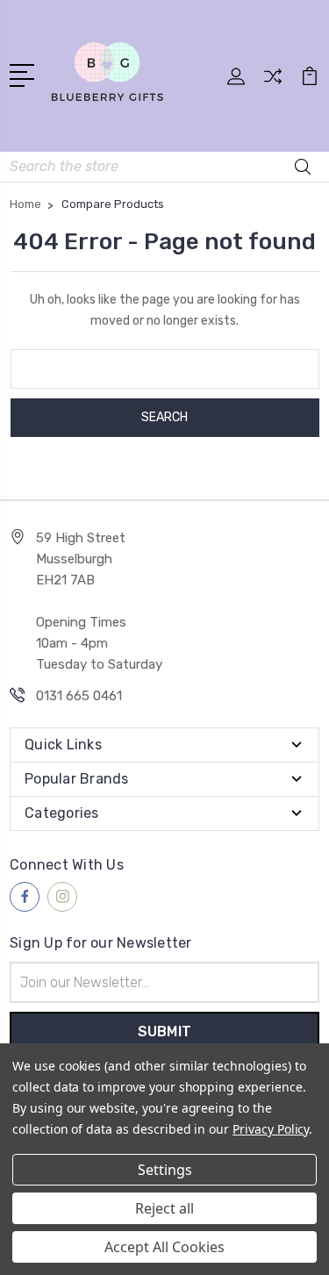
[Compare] (273, 82)
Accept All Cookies (164, 1247)
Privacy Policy (270, 1129)
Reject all (164, 1208)
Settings (165, 1169)
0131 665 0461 (79, 696)
